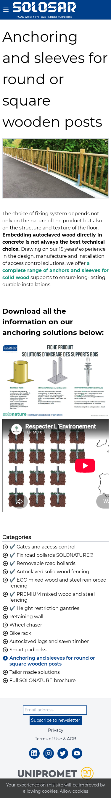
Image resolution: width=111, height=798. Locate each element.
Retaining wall (26, 616)
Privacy (55, 730)
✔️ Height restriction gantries (44, 608)
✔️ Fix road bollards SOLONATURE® (51, 555)
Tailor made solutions (34, 672)
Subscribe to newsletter (55, 720)
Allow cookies (74, 791)
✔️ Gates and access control (42, 547)
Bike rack (20, 633)
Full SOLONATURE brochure (42, 680)
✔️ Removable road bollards (42, 563)
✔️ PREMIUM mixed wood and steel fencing (52, 597)
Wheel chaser (25, 625)
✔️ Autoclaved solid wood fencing (49, 571)
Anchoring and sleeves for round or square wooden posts (52, 661)
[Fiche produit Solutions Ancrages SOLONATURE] (55, 379)
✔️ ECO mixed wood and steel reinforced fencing (58, 583)
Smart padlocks (27, 650)
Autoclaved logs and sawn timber (49, 641)
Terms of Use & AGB (55, 739)
